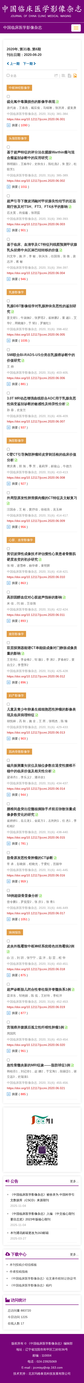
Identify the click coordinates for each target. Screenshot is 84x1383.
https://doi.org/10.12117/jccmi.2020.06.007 (36, 421)
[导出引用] (56, 76)
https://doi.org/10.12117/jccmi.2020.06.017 (36, 913)
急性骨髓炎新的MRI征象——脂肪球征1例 (38, 1065)
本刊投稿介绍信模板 (23, 1264)
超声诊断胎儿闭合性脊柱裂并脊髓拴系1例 (39, 989)
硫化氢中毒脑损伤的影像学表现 (31, 101)
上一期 (14, 63)
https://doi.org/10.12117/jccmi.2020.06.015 (36, 837)
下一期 (28, 63)
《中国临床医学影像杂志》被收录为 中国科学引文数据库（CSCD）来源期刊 (42, 1196)
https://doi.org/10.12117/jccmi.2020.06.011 (36, 615)
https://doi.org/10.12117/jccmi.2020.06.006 (36, 378)
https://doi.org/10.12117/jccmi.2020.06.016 (36, 875)
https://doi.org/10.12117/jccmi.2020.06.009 (36, 521)
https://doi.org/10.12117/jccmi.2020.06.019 (36, 1007)
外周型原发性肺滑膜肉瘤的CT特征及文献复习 (42, 498)
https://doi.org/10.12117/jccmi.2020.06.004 (36, 273)
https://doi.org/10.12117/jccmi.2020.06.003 (36, 224)
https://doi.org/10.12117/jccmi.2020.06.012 (36, 676)
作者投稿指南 (19, 1271)
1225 (24, 1317)
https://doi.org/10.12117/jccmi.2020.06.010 (36, 577)
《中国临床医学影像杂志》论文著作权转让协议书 (43, 1278)
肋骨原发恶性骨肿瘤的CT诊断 (30, 858)
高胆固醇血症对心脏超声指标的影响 (34, 597)
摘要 (15, 125)
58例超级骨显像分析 (22, 895)
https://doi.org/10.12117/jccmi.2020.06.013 (36, 732)
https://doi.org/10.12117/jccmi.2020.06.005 (36, 334)
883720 (26, 1310)
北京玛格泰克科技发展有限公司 (49, 1373)
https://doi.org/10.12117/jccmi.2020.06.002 (36, 180)
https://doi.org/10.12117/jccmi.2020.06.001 (36, 119)
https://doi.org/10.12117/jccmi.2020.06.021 (36, 1088)
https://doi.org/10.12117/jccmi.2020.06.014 (36, 788)
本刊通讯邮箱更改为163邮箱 (29, 1232)
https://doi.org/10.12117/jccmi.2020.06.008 (36, 477)
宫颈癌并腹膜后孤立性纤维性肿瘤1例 (35, 1027)
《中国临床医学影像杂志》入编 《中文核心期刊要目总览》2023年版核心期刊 (42, 1215)
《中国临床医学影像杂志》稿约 (31, 1285)
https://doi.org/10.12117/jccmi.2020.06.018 (36, 969)
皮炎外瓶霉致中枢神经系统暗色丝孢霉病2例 (40, 946)
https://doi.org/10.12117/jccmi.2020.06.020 (36, 1045)
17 (22, 1323)
